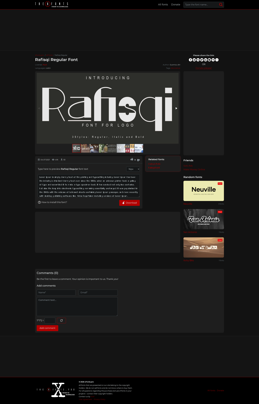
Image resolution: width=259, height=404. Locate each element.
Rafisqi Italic (154, 164)
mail (92, 397)
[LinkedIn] (205, 59)
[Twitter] (201, 59)
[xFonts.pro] (52, 4)
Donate (175, 4)
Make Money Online (194, 169)
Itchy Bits (188, 260)
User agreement (85, 399)
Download (131, 203)
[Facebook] (190, 59)
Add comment (47, 328)
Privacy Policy (99, 399)
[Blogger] (209, 59)
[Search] (221, 5)
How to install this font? (54, 202)
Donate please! (204, 68)
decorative (175, 68)
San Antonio (190, 232)
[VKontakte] (213, 59)
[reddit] (194, 59)
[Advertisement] (129, 30)
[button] (176, 108)
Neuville (187, 204)
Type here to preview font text (63, 169)
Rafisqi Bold (154, 168)
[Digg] (198, 59)
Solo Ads (188, 165)
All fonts (163, 4)
